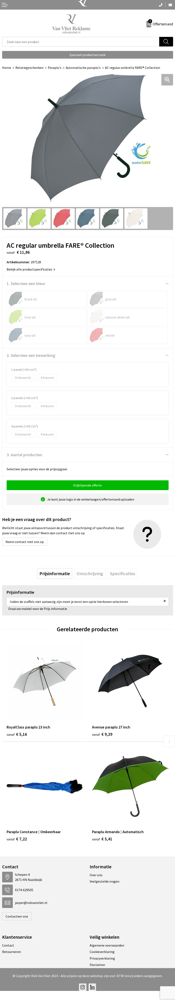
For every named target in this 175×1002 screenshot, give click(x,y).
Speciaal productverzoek (87, 55)
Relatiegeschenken (29, 67)
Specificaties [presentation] (122, 573)
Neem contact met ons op (25, 542)
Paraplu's (54, 67)
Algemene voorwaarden (107, 945)
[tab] (54, 573)
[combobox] (80, 41)
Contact (8, 945)
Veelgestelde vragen (104, 881)
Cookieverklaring (102, 952)
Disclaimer (97, 965)
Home (6, 67)
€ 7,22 (17, 838)
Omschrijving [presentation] (90, 573)
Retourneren (11, 952)
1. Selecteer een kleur (26, 283)
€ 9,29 (102, 734)
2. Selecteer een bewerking (31, 355)
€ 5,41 (102, 838)
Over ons (96, 875)
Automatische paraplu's (83, 67)
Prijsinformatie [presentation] (54, 573)
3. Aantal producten (24, 454)
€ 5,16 (17, 734)
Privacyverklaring (102, 958)
